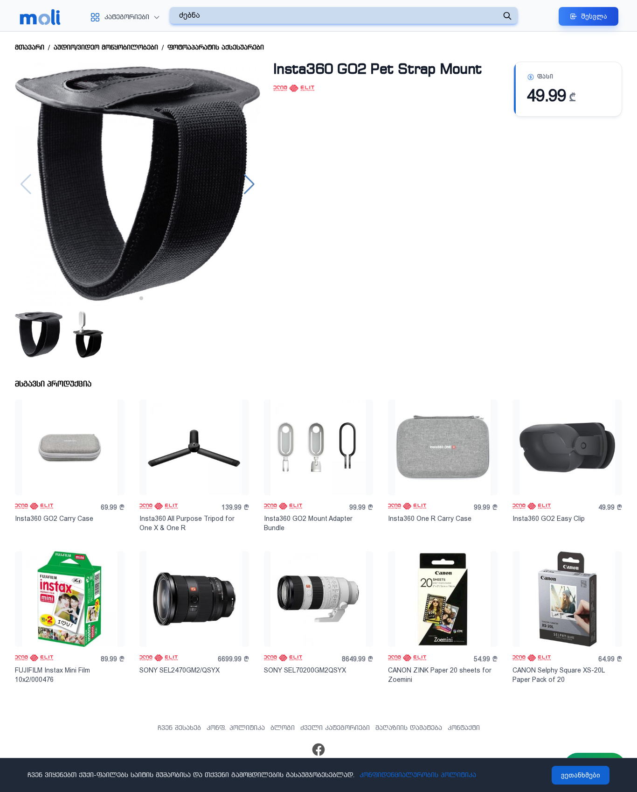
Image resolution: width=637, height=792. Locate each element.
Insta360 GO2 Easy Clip (548, 518)
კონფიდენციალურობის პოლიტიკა (418, 775)
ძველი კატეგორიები (335, 728)
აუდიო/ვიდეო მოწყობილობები (106, 47)
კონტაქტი (464, 728)
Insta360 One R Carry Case (429, 518)
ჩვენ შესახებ (179, 728)
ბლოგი (282, 728)
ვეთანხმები (580, 775)
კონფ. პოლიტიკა (236, 728)
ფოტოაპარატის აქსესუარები (215, 47)
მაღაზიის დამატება (408, 728)
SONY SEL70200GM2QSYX (305, 670)
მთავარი (29, 47)
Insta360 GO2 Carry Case (54, 518)
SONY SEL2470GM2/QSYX (179, 670)
